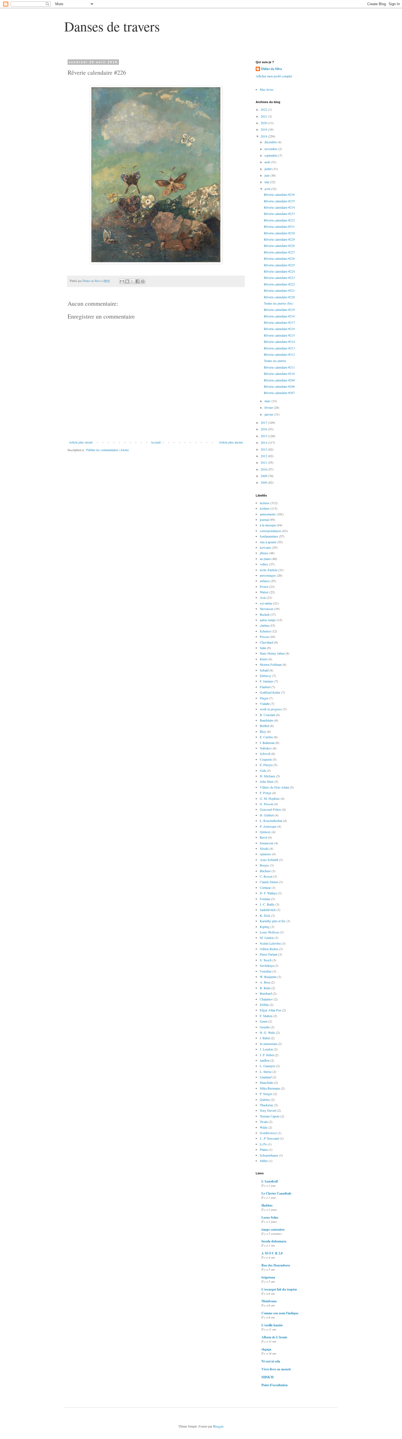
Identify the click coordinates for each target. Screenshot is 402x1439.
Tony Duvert (268, 1110)
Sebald (264, 670)
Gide (263, 770)
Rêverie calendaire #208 (279, 386)
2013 (264, 449)
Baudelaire (266, 720)
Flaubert (265, 687)
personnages (268, 575)
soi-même (266, 603)
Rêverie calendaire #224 (279, 271)
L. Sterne (266, 1071)
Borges (264, 865)
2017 (264, 422)
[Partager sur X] (132, 281)
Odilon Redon (269, 949)
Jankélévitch (268, 909)
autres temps (268, 620)
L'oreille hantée (272, 1325)
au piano (265, 558)
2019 (264, 129)
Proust (264, 586)
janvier (269, 414)
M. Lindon (267, 937)
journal (264, 519)
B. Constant (267, 715)
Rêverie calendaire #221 (279, 290)
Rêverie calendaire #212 (279, 354)
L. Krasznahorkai (271, 820)
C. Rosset (266, 876)
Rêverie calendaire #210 (279, 373)
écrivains (265, 547)
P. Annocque (268, 826)
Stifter (264, 1160)
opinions (265, 854)
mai (267, 182)
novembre (271, 149)
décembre (271, 142)
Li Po (263, 1144)
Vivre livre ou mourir (276, 1369)
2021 (264, 116)
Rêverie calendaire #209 (279, 380)
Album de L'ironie (274, 1337)
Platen (264, 1149)
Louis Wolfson (269, 932)
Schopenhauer (269, 1155)
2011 (264, 462)
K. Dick (265, 915)
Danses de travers (112, 26)
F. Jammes (266, 681)
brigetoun (268, 1277)
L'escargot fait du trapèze (279, 1289)
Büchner (265, 871)
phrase (264, 553)
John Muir (266, 781)
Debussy (265, 675)
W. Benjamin (268, 976)
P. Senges (266, 1093)
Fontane (265, 899)
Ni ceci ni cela (270, 1361)
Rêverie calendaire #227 (279, 252)
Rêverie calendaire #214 (279, 341)
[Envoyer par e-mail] (122, 281)
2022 (264, 109)
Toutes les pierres (275, 360)
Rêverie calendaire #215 (279, 335)
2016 (264, 429)
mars (268, 401)
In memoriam (268, 1043)
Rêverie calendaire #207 (279, 392)
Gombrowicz (268, 1133)
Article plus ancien (231, 442)
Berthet (264, 725)
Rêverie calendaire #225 (279, 265)
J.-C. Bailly (267, 904)
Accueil (156, 442)
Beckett (264, 614)
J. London (266, 1049)
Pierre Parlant (268, 954)
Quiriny (265, 1099)
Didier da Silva (271, 69)
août (267, 162)
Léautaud (266, 1077)
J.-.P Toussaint (269, 1138)
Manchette (266, 1082)
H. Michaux (267, 776)
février (269, 407)
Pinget (264, 698)
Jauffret (264, 1060)
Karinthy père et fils (273, 921)
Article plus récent (80, 442)
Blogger (218, 1426)
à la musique (268, 525)
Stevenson (266, 608)
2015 (264, 436)
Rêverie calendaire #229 (279, 239)
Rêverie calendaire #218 (279, 316)
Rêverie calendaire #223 (279, 277)
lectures (265, 503)
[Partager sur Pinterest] (142, 281)
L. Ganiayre (267, 1066)
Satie (263, 648)
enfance (265, 581)
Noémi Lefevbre (270, 943)
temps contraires (273, 1229)
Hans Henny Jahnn (272, 653)
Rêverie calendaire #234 (279, 207)
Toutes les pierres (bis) (278, 303)
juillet (268, 169)
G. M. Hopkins (270, 798)
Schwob (265, 753)
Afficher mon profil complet (274, 76)
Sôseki (264, 848)
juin (267, 175)
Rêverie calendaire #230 (279, 233)
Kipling (265, 926)
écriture (264, 508)
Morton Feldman (271, 664)
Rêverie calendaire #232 (279, 220)
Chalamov (266, 999)
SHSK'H (267, 1377)
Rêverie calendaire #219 (279, 309)
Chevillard (266, 642)
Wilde (263, 1127)
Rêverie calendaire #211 (279, 367)
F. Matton (266, 1016)
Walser (264, 592)
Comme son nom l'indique (279, 1313)
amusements (268, 514)
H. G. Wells (267, 1032)
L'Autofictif (269, 1181)
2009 (264, 476)
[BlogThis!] (127, 281)
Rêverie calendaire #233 (279, 213)
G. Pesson (266, 804)
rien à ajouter (268, 542)
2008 (264, 482)
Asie (263, 597)
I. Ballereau (267, 742)
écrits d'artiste (268, 570)
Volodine (266, 971)
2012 (264, 456)
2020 (264, 123)
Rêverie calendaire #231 (279, 226)
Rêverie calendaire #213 (279, 348)
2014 (264, 442)
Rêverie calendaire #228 (279, 245)
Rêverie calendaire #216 (279, 328)
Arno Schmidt (269, 859)
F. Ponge (265, 792)
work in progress (271, 709)
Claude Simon (269, 882)
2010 (264, 469)
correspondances (270, 531)
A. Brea (265, 982)
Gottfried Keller (270, 692)
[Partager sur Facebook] (137, 281)
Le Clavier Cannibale (276, 1193)
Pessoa (264, 636)
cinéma (264, 625)
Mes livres (266, 89)
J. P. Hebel (267, 1055)
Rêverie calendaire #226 (279, 258)
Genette (265, 1027)
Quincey (265, 832)
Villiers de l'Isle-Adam (274, 787)
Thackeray (266, 1105)
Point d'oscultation (274, 1385)
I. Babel (265, 1038)
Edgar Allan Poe (270, 1010)
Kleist (263, 659)
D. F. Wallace (268, 893)
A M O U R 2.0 (271, 1253)
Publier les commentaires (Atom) (107, 450)
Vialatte (265, 703)
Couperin (266, 759)
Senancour (266, 843)
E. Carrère (266, 737)
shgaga (266, 1349)
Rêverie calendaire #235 (279, 201)
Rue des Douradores (275, 1265)
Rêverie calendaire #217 (279, 322)
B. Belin (265, 988)
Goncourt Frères (270, 809)
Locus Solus (269, 1217)
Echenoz (265, 631)
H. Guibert (267, 815)
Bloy (263, 731)
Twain (264, 1121)
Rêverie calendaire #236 (279, 194)
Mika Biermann (270, 1088)
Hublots (267, 1205)
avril (267, 188)
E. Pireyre (266, 765)
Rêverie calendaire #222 (279, 284)
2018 (264, 136)
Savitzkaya (267, 965)
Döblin (264, 1004)
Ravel (263, 837)
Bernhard (266, 993)
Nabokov (266, 748)
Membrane (269, 1301)
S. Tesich (266, 960)
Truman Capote (269, 1116)
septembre (271, 155)
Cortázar (265, 887)
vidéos (264, 564)
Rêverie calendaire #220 (279, 297)
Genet (263, 1021)
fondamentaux (269, 536)
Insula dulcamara (273, 1241)
